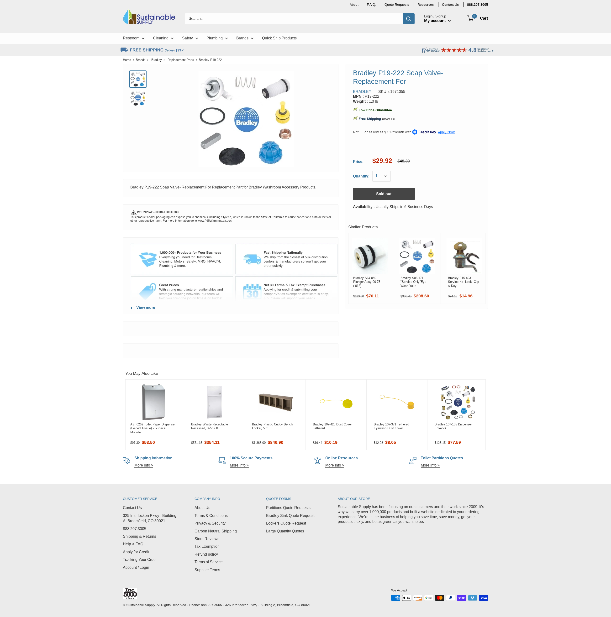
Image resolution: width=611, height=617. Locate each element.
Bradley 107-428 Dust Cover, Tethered (333, 426)
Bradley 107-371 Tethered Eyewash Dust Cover (391, 426)
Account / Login (136, 567)
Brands (141, 60)
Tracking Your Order (140, 560)
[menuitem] (477, 4)
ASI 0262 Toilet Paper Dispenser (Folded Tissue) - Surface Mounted (152, 428)
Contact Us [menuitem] (450, 4)
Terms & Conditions (211, 516)
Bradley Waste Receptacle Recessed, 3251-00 (209, 426)
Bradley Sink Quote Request (290, 516)
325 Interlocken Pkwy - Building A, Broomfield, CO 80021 (149, 518)
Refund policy (206, 554)
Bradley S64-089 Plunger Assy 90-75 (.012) (366, 282)
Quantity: (361, 176)
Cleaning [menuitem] (161, 38)
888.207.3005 (134, 529)
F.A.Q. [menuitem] (371, 4)
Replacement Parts (181, 60)
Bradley (156, 60)
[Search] (409, 18)
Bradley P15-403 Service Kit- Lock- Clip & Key (463, 282)
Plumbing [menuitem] (214, 38)
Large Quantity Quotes (285, 531)
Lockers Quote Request (286, 523)
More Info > (239, 465)
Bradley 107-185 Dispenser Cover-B (453, 426)
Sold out (383, 194)
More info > (143, 465)
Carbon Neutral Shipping (216, 531)
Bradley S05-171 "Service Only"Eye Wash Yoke (413, 282)
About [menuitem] (354, 4)
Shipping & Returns (139, 536)
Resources (425, 4)
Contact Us (132, 508)
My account (435, 20)
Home (127, 60)
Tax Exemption (207, 546)
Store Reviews (207, 539)
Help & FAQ (133, 544)
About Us (202, 508)
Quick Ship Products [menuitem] (279, 38)
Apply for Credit (136, 552)
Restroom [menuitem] (131, 38)
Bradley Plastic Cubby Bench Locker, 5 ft (272, 426)
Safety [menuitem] (187, 38)
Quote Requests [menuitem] (397, 4)
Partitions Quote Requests (288, 508)
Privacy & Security (210, 523)
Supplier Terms (207, 570)
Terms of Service (209, 562)
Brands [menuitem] (242, 38)
